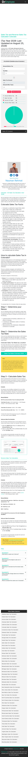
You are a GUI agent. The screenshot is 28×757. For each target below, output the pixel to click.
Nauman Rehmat (14, 180)
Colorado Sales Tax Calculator (9, 627)
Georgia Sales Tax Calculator (9, 637)
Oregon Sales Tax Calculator (9, 708)
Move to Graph (16, 91)
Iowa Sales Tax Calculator (8, 650)
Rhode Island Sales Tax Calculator (10, 713)
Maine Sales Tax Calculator (8, 661)
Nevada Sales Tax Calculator (9, 684)
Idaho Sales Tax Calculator (8, 642)
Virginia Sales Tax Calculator (9, 731)
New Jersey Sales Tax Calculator (10, 689)
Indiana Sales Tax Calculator (9, 648)
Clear (9, 91)
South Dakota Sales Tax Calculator (10, 718)
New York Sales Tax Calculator (9, 695)
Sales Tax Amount (7, 80)
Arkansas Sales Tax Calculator (9, 622)
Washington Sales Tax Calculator (10, 734)
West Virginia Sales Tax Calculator (10, 736)
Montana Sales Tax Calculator (9, 679)
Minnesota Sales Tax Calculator (9, 671)
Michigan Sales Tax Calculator (9, 669)
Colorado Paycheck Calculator (16, 540)
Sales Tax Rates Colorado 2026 (14, 353)
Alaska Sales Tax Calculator (8, 616)
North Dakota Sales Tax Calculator (10, 700)
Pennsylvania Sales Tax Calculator (10, 710)
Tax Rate (5, 70)
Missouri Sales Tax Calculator (9, 676)
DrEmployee (4, 751)
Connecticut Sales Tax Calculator (10, 629)
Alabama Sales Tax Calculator (9, 614)
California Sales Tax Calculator (9, 624)
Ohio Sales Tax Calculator (8, 703)
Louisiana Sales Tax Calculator (9, 658)
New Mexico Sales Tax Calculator (10, 692)
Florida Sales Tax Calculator (9, 635)
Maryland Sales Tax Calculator (9, 663)
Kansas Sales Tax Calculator (9, 653)
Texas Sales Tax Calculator (8, 723)
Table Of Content (7, 131)
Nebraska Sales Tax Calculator (9, 682)
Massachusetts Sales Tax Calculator (11, 666)
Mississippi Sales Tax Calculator (10, 674)
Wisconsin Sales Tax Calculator (9, 739)
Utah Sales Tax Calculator (8, 726)
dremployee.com (16, 748)
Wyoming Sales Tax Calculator (9, 742)
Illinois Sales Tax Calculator (8, 645)
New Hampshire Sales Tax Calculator (11, 687)
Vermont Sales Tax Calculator (9, 729)
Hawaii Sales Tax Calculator (9, 640)
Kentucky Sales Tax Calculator (9, 656)
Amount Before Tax (8, 66)
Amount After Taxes (8, 84)
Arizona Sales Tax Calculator (9, 619)
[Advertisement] (14, 20)
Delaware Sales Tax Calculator (9, 632)
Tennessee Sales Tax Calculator (9, 721)
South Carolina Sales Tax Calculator (11, 716)
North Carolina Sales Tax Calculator (11, 697)
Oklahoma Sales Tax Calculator (9, 705)
